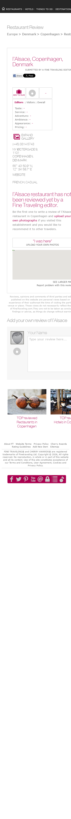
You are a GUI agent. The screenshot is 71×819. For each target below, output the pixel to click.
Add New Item (40, 446)
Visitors (31, 102)
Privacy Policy (41, 444)
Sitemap (54, 446)
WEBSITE (18, 175)
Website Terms (23, 444)
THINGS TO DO (44, 9)
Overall (41, 102)
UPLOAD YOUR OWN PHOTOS (42, 244)
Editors (19, 102)
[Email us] (42, 490)
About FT (9, 444)
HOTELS (29, 9)
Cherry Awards (59, 444)
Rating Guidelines (21, 446)
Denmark (19, 160)
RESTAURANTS (14, 9)
